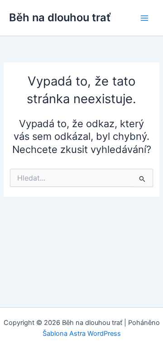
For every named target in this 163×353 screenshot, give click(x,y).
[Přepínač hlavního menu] (144, 18)
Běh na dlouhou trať (60, 17)
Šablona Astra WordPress (82, 333)
